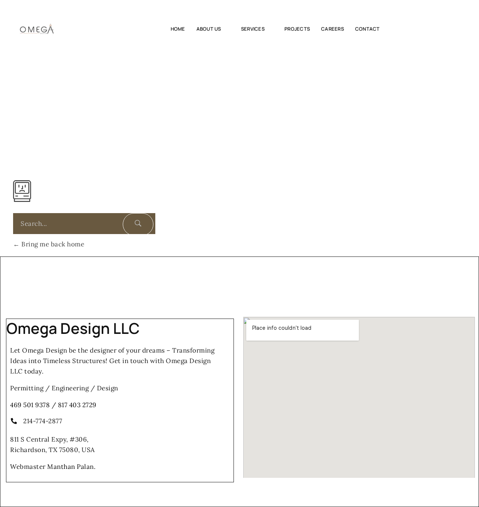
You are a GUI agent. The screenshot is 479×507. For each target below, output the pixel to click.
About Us (208, 28)
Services (253, 28)
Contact (367, 28)
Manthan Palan (70, 467)
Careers (332, 28)
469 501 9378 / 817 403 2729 (53, 405)
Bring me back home (52, 244)
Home (178, 28)
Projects (297, 28)
